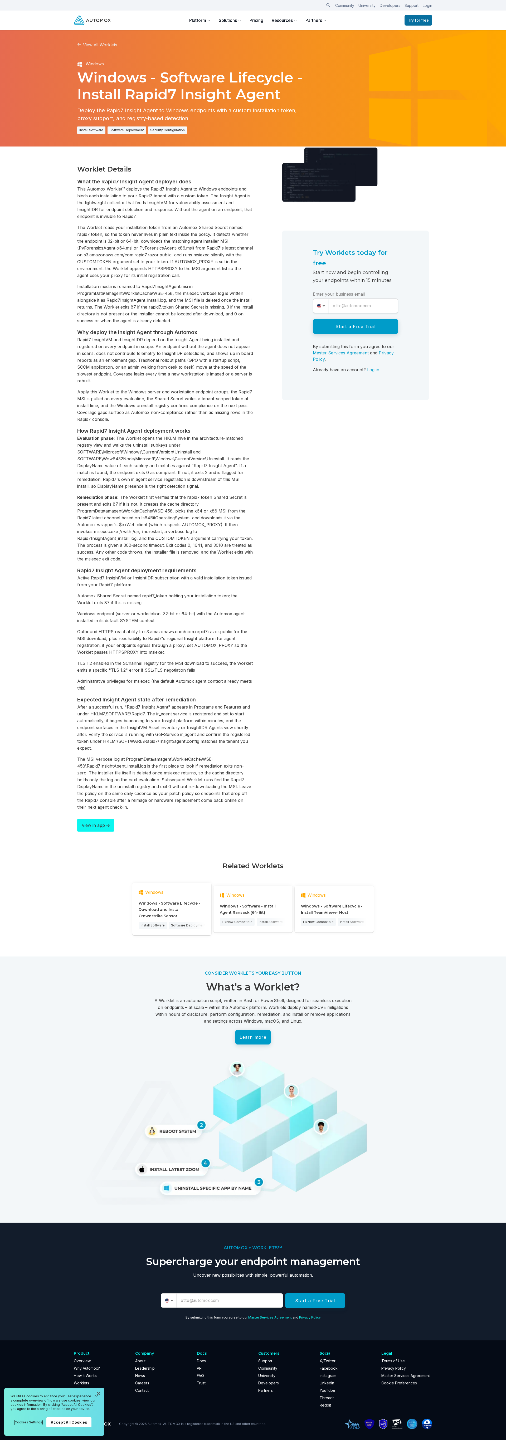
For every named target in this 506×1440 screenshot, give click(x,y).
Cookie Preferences (399, 1383)
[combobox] (321, 306)
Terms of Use (393, 1361)
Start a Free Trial (355, 326)
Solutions (228, 20)
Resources (282, 20)
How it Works (85, 1375)
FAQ (200, 1375)
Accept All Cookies (69, 1422)
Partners (313, 20)
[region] (54, 1412)
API (199, 1368)
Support (412, 5)
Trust (201, 1383)
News (140, 1375)
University (367, 5)
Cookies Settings (28, 1422)
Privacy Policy (310, 1317)
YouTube (327, 1390)
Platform (197, 20)
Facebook (329, 1368)
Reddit (325, 1405)
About (140, 1361)
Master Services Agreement (341, 352)
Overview (82, 1361)
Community (344, 5)
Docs (201, 1361)
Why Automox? (87, 1368)
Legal (386, 1353)
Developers (390, 5)
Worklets (81, 1383)
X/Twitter (327, 1361)
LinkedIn (327, 1383)
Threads (327, 1397)
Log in (373, 369)
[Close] (98, 1393)
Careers (142, 1383)
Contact (142, 1390)
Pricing (256, 20)
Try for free (418, 20)
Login (427, 5)
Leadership (145, 1368)
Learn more (253, 1037)
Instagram (328, 1375)
